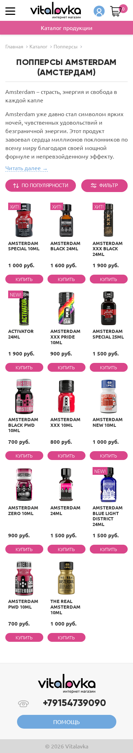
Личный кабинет (99, 11)
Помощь (66, 721)
